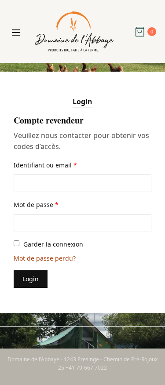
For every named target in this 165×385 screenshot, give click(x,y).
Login (82, 101)
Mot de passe (36, 204)
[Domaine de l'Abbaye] (74, 31)
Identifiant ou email (45, 165)
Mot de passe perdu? (45, 258)
